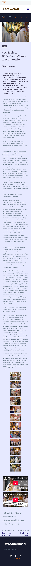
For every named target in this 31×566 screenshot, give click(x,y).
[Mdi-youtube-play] (20, 556)
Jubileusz (6, 513)
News (9, 16)
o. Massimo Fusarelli (9, 520)
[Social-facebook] (15, 556)
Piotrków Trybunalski (9, 517)
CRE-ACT (18, 559)
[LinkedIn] (15, 524)
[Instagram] (11, 556)
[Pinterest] (9, 524)
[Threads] (18, 524)
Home (3, 16)
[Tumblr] (12, 524)
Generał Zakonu (16, 513)
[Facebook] (3, 524)
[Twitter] (6, 524)
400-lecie (21, 520)
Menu (28, 9)
